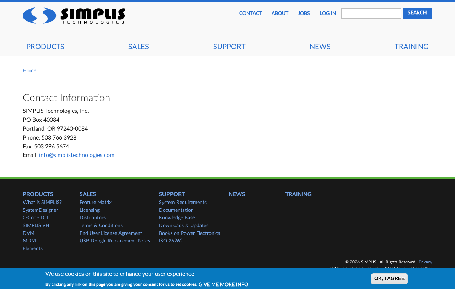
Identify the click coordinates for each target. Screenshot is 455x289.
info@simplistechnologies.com (76, 155)
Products (45, 47)
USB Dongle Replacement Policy (115, 240)
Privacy (425, 262)
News (320, 47)
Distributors (93, 217)
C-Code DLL (36, 217)
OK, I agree (389, 279)
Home (29, 70)
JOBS (304, 13)
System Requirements (183, 202)
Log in (328, 13)
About (280, 13)
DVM (28, 233)
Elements (33, 248)
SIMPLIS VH (36, 225)
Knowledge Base (177, 217)
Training (412, 47)
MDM (29, 240)
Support (229, 47)
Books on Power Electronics (189, 233)
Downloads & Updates (183, 225)
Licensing (90, 210)
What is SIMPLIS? (42, 202)
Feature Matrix (96, 202)
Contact (250, 13)
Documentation (176, 210)
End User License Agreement (111, 233)
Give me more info (223, 284)
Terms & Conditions (101, 225)
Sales (138, 47)
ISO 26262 (171, 240)
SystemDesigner (40, 210)
